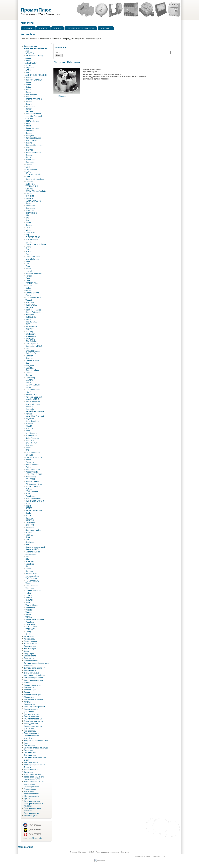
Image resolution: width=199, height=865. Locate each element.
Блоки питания (30, 641)
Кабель (27, 682)
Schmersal (30, 527)
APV (27, 72)
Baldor (28, 82)
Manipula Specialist (33, 397)
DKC (27, 218)
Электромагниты (31, 813)
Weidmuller (30, 607)
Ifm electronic (31, 327)
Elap (27, 235)
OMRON (29, 455)
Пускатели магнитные (33, 721)
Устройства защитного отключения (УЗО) (34, 778)
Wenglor (28, 610)
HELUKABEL (31, 305)
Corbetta (29, 189)
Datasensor (30, 208)
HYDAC (28, 319)
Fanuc (28, 261)
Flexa (27, 278)
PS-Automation (31, 491)
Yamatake (29, 622)
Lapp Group (30, 377)
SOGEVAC (30, 561)
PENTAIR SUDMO (33, 469)
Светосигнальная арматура (36, 748)
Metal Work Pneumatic (35, 416)
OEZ (27, 450)
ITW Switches (31, 341)
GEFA (28, 288)
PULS (27, 494)
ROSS (28, 515)
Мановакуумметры (32, 694)
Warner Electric (31, 605)
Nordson (28, 445)
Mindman (29, 423)
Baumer (28, 101)
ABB (27, 51)
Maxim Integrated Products (32, 405)
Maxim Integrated (32, 402)
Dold (27, 220)
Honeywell (29, 315)
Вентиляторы (30, 649)
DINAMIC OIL (31, 213)
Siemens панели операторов (32, 553)
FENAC (28, 264)
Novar (27, 448)
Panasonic (29, 462)
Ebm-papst (30, 232)
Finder (28, 268)
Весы (26, 651)
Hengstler (29, 307)
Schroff (28, 532)
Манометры (29, 697)
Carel (27, 167)
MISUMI (28, 426)
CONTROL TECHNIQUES (31, 185)
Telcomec (29, 588)
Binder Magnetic (32, 128)
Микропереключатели (33, 699)
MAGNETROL (31, 394)
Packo (28, 460)
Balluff (28, 85)
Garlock (28, 286)
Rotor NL (29, 518)
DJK (27, 215)
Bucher (28, 157)
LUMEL (28, 392)
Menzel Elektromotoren (35, 411)
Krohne (28, 373)
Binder (28, 126)
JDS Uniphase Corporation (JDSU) (33, 345)
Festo (27, 266)
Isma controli (30, 336)
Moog (27, 431)
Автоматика (29, 636)
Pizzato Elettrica (32, 486)
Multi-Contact (31, 433)
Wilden (28, 615)
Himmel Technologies (34, 310)
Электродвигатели (32, 801)
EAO (27, 227)
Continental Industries (34, 179)
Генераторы (29, 658)
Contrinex (29, 181)
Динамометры (30, 670)
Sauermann (30, 523)
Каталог (43, 28)
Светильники (29, 745)
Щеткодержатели (31, 796)
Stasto (28, 566)
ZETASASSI (30, 629)
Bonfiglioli (29, 135)
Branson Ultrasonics (34, 145)
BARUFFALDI (31, 94)
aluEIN (28, 65)
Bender (28, 109)
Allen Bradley (31, 63)
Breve (27, 148)
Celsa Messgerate (33, 174)
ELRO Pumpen (31, 239)
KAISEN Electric (32, 351)
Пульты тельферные (33, 719)
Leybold (28, 387)
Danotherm (30, 206)
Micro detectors (32, 421)
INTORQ (29, 331)
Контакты (105, 28)
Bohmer (28, 133)
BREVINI (29, 150)
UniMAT (28, 598)
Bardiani (28, 92)
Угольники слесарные (33, 774)
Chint (27, 177)
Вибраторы (29, 653)
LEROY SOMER (32, 385)
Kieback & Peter (32, 361)
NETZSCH (29, 440)
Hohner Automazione (34, 312)
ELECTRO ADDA (32, 237)
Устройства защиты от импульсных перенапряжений (34, 784)
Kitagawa (79, 39)
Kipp (27, 363)
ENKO (28, 247)
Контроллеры (30, 690)
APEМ (28, 70)
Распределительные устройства (33, 727)
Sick (27, 544)
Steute (28, 569)
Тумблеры (28, 772)
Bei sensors (30, 106)
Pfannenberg (30, 477)
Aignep (28, 58)
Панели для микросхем (34, 707)
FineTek (28, 271)
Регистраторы (30, 731)
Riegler (28, 513)
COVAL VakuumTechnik (35, 191)
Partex (28, 467)
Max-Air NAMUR (32, 399)
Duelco (28, 223)
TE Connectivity (32, 581)
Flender (28, 276)
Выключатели (30, 656)
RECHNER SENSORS (35, 501)
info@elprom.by (35, 838)
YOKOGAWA (31, 627)
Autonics (29, 77)
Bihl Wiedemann (32, 121)
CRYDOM (29, 196)
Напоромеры (29, 704)
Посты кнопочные (31, 714)
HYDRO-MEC (31, 322)
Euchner (28, 254)
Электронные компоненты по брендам (56, 39)
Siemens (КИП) (31, 549)
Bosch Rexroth (31, 140)
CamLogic (29, 162)
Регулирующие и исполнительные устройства (31, 735)
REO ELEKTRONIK (33, 511)
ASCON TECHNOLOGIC (35, 75)
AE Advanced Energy (34, 56)
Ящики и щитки (30, 816)
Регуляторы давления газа (36, 740)
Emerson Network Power (35, 244)
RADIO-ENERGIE (33, 498)
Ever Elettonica (31, 259)
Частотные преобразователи (31, 792)
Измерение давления (33, 678)
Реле (26, 743)
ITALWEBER (30, 339)
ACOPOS (29, 53)
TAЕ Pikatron (31, 578)
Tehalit (28, 583)
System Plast (31, 573)
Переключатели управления (31, 710)
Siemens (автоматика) (35, 547)
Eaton (27, 230)
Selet (27, 537)
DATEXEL (29, 210)
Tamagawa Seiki (32, 576)
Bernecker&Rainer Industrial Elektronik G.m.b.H (33, 116)
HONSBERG (30, 317)
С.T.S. (28, 634)
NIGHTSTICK (31, 443)
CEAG (28, 172)
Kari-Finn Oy (30, 353)
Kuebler (28, 375)
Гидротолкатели (31, 661)
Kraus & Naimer (32, 370)
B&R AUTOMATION (33, 80)
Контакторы (29, 687)
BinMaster (29, 131)
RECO (28, 503)
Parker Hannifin (31, 465)
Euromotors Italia (32, 256)
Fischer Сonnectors (33, 273)
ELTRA (28, 242)
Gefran (28, 290)
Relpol (28, 506)
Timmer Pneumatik (33, 590)
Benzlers (29, 111)
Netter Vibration (32, 438)
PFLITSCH (30, 479)
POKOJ (28, 489)
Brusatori (29, 155)
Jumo (27, 348)
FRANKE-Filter (31, 283)
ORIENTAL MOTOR (33, 457)
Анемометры (29, 639)
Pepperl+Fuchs (31, 472)
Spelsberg (29, 564)
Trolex (28, 593)
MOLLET (29, 428)
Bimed (28, 123)
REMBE (28, 508)
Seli (27, 540)
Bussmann (30, 160)
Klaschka (29, 368)
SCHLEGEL (30, 525)
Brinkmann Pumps (33, 152)
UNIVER (29, 600)
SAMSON (29, 520)
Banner (28, 89)
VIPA (27, 602)
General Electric (32, 293)
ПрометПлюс (36, 10)
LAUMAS (29, 380)
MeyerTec (29, 419)
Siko (27, 559)
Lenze (28, 382)
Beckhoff (29, 104)
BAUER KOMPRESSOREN (33, 98)
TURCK (28, 595)
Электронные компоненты (81, 28)
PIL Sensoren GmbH (34, 484)
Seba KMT (30, 535)
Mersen (28, 414)
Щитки (27, 798)
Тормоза (27, 767)
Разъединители (31, 724)
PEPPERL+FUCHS (33, 474)
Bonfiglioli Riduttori (33, 138)
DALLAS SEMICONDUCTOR (33, 199)
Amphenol (29, 68)
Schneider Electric (33, 530)
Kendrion (29, 356)
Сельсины (28, 750)
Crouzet (28, 194)
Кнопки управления (32, 685)
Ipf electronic (30, 334)
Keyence (29, 358)
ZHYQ (28, 631)
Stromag (29, 571)
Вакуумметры (30, 646)
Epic (27, 249)
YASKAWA (30, 624)
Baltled (28, 87)
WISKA (28, 617)
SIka (27, 557)
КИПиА (57, 28)
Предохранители (31, 716)
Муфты (27, 702)
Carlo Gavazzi (31, 169)
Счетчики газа (30, 755)
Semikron (29, 542)
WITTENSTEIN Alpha (34, 620)
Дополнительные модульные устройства (34, 674)
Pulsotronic (30, 496)
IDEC (27, 324)
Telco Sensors (31, 586)
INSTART (29, 329)
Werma (28, 612)
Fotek (27, 281)
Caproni (28, 164)
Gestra (28, 295)
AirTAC (28, 60)
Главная (28, 28)
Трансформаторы (31, 769)
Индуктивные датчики (33, 680)
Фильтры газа (30, 789)
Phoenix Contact (32, 482)
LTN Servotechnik (32, 390)
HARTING (29, 302)
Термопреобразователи (34, 765)
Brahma (28, 143)
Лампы (27, 692)
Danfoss (28, 203)
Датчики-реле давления (34, 668)
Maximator (29, 409)
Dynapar (28, 225)
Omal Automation (32, 453)
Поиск (57, 52)
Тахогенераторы (31, 762)
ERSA (28, 252)
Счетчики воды (30, 753)
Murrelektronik (31, 435)
